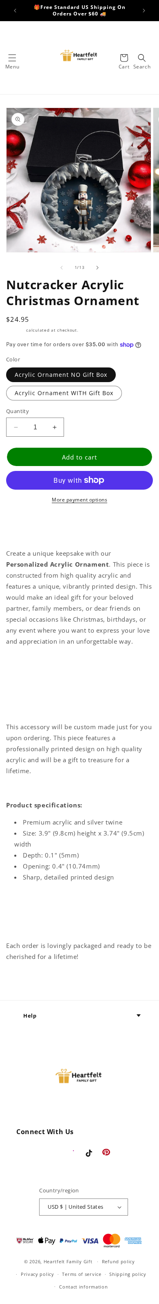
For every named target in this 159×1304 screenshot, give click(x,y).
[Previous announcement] (15, 11)
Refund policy (118, 1261)
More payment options (79, 499)
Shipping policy (127, 1274)
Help (29, 1015)
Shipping (15, 330)
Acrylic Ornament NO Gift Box (61, 374)
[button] (12, 58)
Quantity (17, 411)
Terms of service (81, 1274)
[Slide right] (97, 268)
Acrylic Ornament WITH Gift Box (64, 393)
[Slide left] (62, 268)
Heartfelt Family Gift (68, 1261)
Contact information (83, 1287)
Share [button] (24, 981)
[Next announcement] (144, 11)
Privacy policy (37, 1274)
